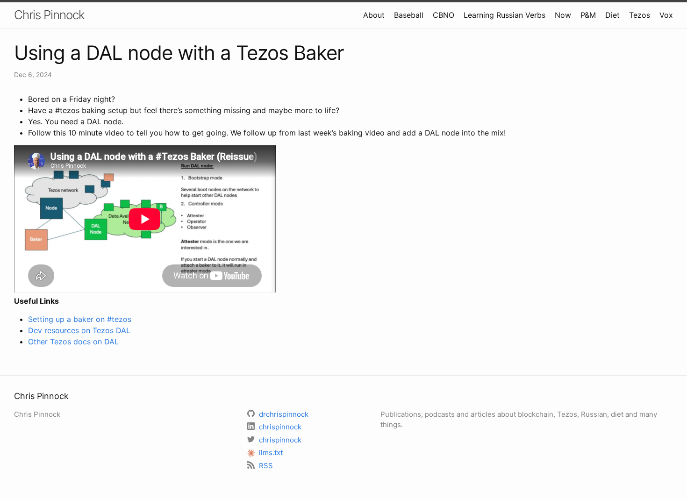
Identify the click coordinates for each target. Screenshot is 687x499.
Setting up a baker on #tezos (79, 319)
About (374, 15)
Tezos (639, 15)
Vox (666, 15)
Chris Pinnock (49, 14)
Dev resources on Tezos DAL (79, 330)
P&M (588, 15)
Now (563, 15)
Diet (612, 15)
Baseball (408, 15)
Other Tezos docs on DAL (73, 341)
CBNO (443, 15)
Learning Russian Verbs (504, 15)
